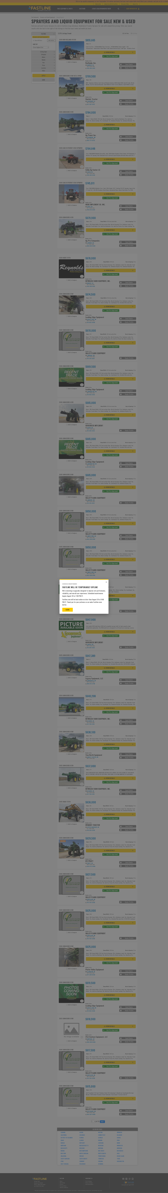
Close (67, 610)
